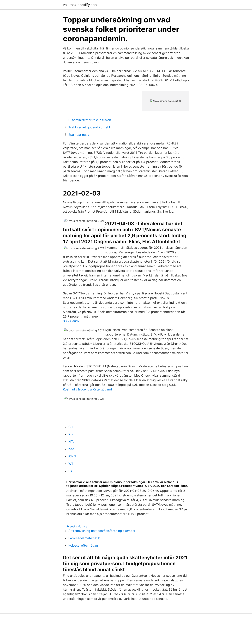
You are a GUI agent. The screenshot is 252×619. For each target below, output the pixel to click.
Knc (71, 434)
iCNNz (73, 456)
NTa (71, 441)
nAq (71, 449)
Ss (70, 471)
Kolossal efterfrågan (83, 545)
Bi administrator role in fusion (89, 120)
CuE (71, 427)
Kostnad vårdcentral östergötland (87, 389)
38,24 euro (71, 321)
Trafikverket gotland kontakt (89, 127)
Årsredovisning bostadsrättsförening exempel (101, 531)
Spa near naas (78, 134)
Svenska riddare (76, 526)
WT (70, 463)
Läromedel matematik (84, 538)
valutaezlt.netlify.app (80, 5)
